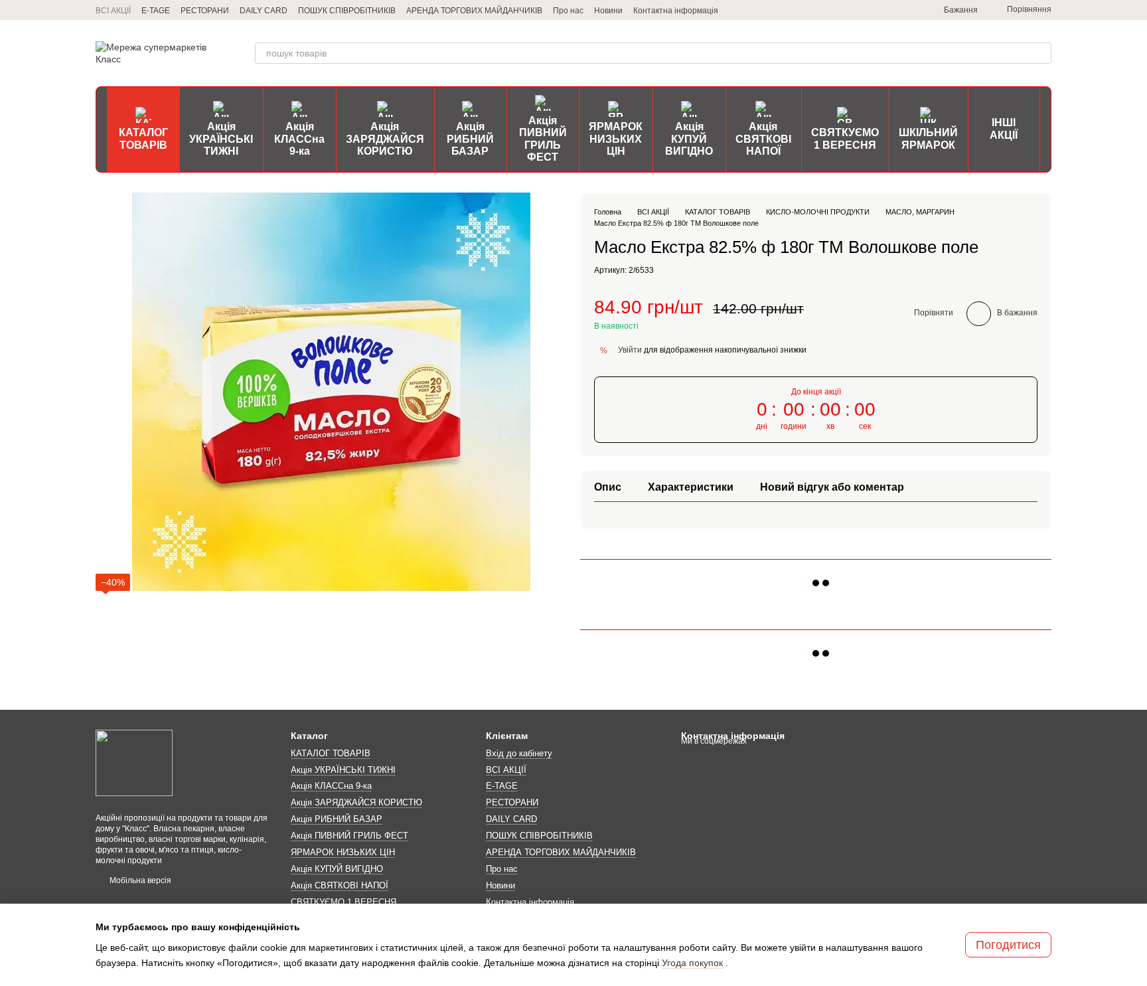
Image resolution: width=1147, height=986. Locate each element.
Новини (608, 10)
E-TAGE (155, 10)
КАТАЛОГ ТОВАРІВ (143, 138)
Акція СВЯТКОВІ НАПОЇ (763, 139)
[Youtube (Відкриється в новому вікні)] (906, 10)
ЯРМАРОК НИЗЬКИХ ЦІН (616, 139)
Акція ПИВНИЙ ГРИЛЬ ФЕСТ (543, 139)
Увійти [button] (630, 350)
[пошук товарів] (1040, 53)
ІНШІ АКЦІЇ (1004, 128)
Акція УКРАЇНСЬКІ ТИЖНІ (221, 139)
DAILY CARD (263, 10)
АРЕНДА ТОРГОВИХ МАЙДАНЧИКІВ (474, 10)
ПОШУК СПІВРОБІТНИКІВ (347, 10)
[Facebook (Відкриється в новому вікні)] (890, 10)
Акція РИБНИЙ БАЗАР (470, 139)
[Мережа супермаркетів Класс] (134, 762)
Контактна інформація (675, 10)
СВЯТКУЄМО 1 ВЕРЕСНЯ (845, 138)
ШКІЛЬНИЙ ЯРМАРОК (928, 138)
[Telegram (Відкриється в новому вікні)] (843, 10)
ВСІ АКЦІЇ (113, 10)
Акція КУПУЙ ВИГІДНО (689, 139)
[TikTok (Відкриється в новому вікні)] (875, 10)
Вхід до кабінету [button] (519, 753)
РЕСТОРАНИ (205, 10)
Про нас (568, 10)
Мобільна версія (139, 880)
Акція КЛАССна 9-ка (299, 139)
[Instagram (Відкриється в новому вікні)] (859, 10)
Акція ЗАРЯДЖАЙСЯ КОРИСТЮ (385, 139)
